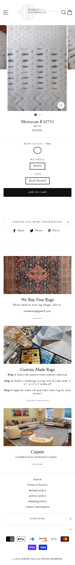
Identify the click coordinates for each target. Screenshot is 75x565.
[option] (38, 68)
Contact (37, 318)
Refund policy (37, 490)
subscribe (37, 519)
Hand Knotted (37, 180)
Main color (37, 144)
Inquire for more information (37, 222)
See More (37, 464)
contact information (37, 507)
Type (37, 174)
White (37, 150)
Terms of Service (37, 485)
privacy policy (37, 496)
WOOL (37, 166)
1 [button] (35, 114)
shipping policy (37, 501)
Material (37, 160)
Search (37, 479)
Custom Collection (37, 400)
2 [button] (40, 115)
